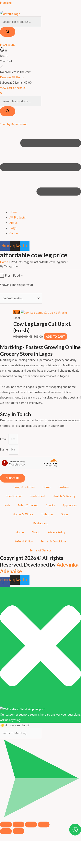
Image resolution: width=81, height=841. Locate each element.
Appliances (70, 505)
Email (4, 439)
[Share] (31, 824)
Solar (64, 514)
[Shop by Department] (1, 119)
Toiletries (47, 514)
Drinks (46, 487)
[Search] (7, 32)
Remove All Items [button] (12, 77)
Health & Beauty (63, 496)
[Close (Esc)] (44, 824)
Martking (6, 3)
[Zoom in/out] (6, 824)
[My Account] (1, 39)
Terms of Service (40, 550)
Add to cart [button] (55, 336)
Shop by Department (13, 124)
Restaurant (40, 523)
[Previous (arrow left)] (6, 831)
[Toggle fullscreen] (18, 824)
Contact (14, 233)
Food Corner (14, 496)
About (13, 223)
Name (4, 449)
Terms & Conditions (53, 541)
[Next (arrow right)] (18, 831)
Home (13, 212)
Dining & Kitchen (23, 487)
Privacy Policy (56, 532)
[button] (40, 168)
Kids (7, 505)
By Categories (9, 266)
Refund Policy (24, 541)
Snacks (50, 505)
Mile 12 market (28, 505)
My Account (7, 45)
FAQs (13, 228)
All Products (17, 217)
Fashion (63, 487)
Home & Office (23, 514)
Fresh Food (12, 275)
